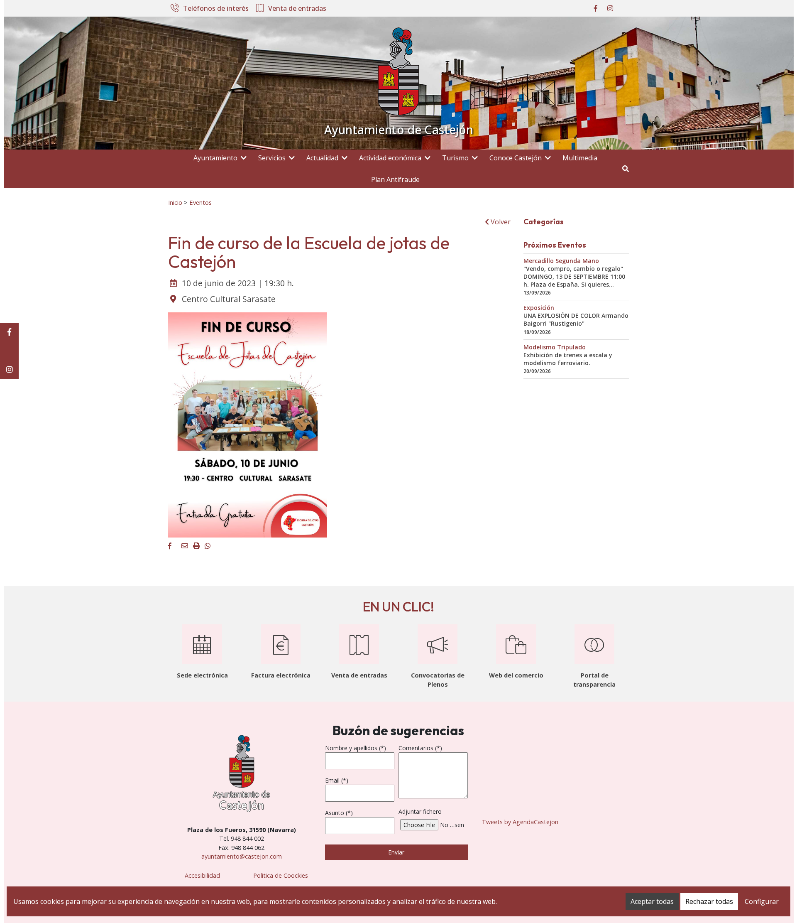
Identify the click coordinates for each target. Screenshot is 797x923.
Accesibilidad (202, 875)
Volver (500, 221)
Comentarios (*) (420, 748)
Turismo (455, 157)
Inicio (175, 202)
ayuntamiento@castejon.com (241, 856)
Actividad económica (390, 157)
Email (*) (336, 780)
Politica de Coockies (280, 875)
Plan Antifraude (395, 179)
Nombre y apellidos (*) (355, 748)
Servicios (272, 157)
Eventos (200, 202)
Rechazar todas (709, 901)
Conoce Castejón (515, 157)
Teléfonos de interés (216, 8)
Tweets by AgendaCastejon (520, 822)
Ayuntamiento (215, 157)
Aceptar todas (652, 901)
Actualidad (322, 157)
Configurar (762, 901)
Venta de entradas (297, 8)
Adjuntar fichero (420, 811)
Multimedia (579, 157)
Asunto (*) (339, 813)
